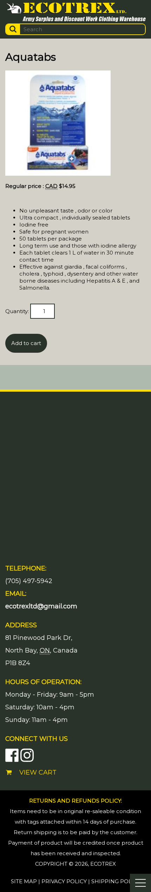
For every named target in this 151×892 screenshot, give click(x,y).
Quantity (16, 311)
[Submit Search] (13, 29)
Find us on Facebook (12, 755)
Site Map (24, 881)
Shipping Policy (115, 881)
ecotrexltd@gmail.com (41, 606)
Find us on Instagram (27, 755)
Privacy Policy (64, 881)
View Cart (38, 772)
